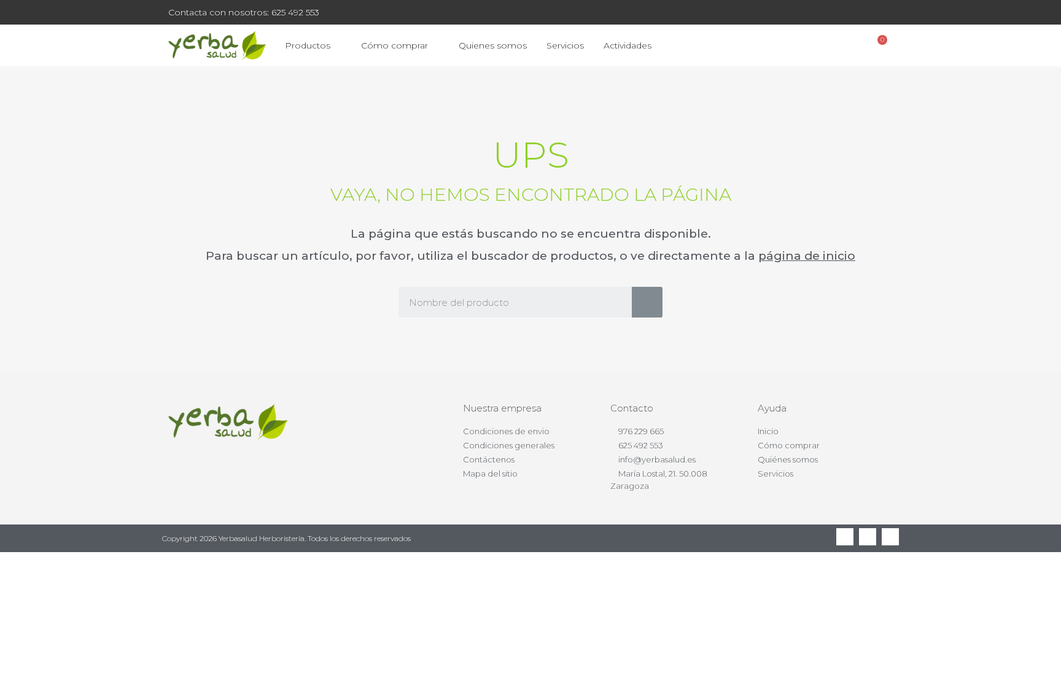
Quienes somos (493, 45)
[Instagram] (890, 536)
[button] (813, 46)
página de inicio (806, 256)
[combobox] (506, 302)
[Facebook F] (844, 536)
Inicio (768, 431)
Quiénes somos (788, 459)
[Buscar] (647, 302)
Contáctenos (489, 459)
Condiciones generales (508, 445)
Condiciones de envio (506, 431)
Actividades (627, 45)
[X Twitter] (867, 536)
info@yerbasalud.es (657, 459)
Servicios (565, 45)
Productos (307, 45)
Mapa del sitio (490, 473)
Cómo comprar (394, 45)
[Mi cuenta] (846, 45)
